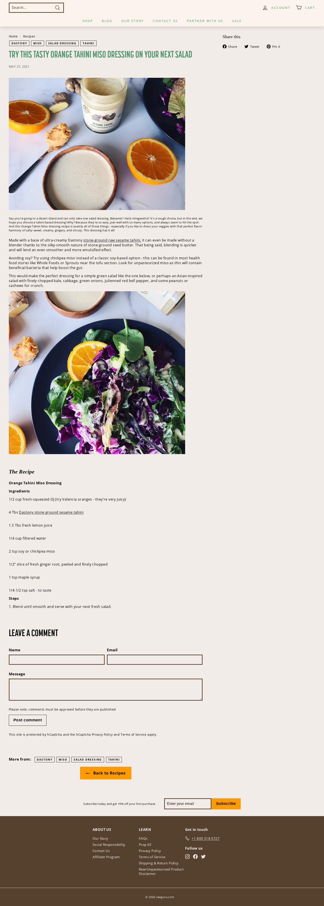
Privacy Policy (102, 734)
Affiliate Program (106, 857)
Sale (237, 21)
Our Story (132, 21)
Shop (87, 21)
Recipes (29, 36)
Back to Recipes (108, 773)
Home (13, 36)
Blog (107, 21)
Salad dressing (62, 43)
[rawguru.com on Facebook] (195, 856)
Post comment (27, 720)
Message (17, 673)
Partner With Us (205, 21)
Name (14, 649)
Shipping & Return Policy (159, 863)
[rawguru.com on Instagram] (187, 856)
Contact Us (165, 21)
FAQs (143, 838)
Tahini (88, 43)
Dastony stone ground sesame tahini (51, 512)
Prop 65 (145, 844)
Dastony (19, 43)
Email (112, 649)
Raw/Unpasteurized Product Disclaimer (161, 871)
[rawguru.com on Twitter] (203, 856)
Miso (37, 43)
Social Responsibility (109, 844)
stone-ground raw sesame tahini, (112, 240)
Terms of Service (133, 734)
